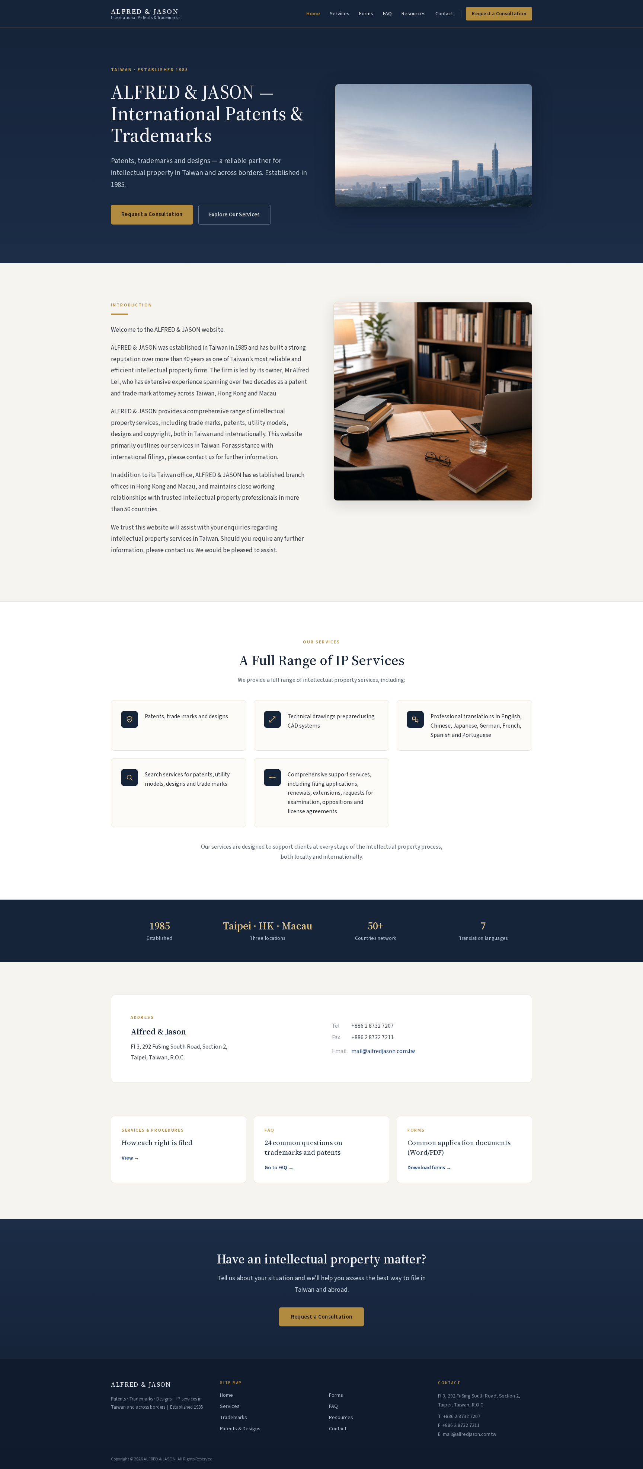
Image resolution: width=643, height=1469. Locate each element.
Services (339, 14)
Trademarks (233, 1417)
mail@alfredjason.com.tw (383, 1051)
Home (313, 14)
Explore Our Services (234, 215)
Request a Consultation (499, 13)
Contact (444, 14)
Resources (414, 14)
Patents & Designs (240, 1429)
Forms (366, 14)
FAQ (387, 14)
